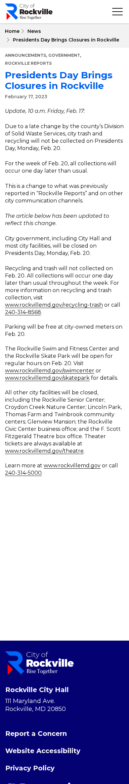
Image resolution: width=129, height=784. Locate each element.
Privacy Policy (30, 768)
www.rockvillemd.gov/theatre (44, 451)
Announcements (25, 55)
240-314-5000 (23, 473)
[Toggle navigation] (117, 11)
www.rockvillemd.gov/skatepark (47, 378)
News (34, 31)
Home (12, 31)
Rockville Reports (28, 63)
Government (64, 55)
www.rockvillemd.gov (72, 465)
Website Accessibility (42, 751)
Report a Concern (36, 734)
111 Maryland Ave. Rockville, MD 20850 (35, 705)
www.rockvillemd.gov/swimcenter (49, 370)
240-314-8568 (23, 312)
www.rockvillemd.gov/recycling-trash (54, 305)
